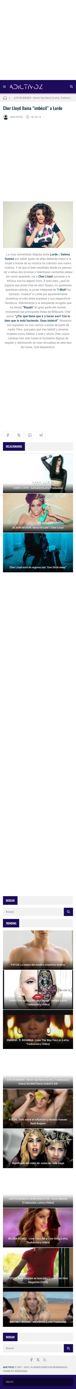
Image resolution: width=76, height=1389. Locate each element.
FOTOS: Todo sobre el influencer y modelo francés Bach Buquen (43, 97)
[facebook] (8, 435)
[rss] (44, 1359)
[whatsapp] (30, 435)
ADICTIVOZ (16, 116)
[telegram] (41, 435)
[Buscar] (71, 86)
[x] (19, 435)
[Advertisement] (38, 41)
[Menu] (4, 86)
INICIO (9, 1381)
